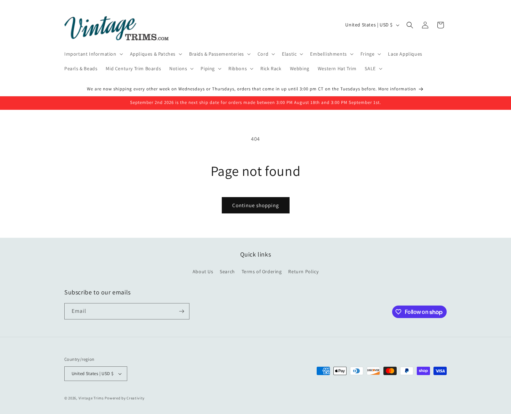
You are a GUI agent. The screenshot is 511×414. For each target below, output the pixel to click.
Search (227, 271)
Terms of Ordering (262, 271)
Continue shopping (255, 205)
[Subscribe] (181, 311)
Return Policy (303, 271)
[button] (93, 54)
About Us (203, 271)
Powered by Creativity (125, 398)
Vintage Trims (91, 398)
